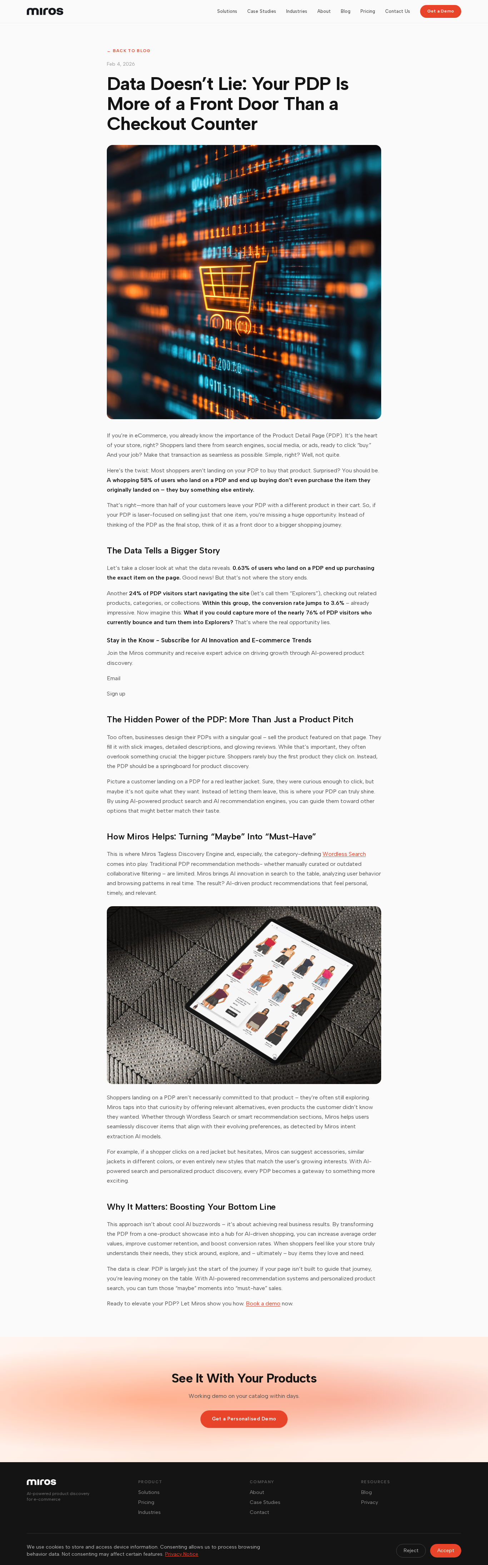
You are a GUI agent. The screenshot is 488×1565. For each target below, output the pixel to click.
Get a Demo (440, 11)
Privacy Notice (181, 1554)
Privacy (369, 1502)
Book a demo (263, 1303)
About (324, 11)
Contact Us (397, 11)
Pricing (367, 11)
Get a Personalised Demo (244, 1419)
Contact (259, 1512)
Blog (345, 11)
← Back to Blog (128, 51)
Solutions (227, 11)
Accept (445, 1551)
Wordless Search (344, 854)
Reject (411, 1551)
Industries (296, 11)
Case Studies (261, 11)
